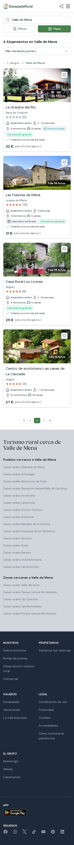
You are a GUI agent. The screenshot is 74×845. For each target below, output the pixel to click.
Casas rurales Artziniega (18, 474)
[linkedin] (62, 833)
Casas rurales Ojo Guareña (20, 599)
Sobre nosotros (14, 650)
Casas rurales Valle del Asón (21, 585)
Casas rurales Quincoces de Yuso (25, 481)
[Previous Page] (30, 420)
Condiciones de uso (53, 702)
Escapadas (11, 702)
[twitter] (24, 833)
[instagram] (15, 833)
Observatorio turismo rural (18, 668)
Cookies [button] (44, 718)
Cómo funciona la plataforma (51, 735)
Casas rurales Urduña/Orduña (22, 559)
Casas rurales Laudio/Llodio (21, 567)
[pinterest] (53, 833)
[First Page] (24, 420)
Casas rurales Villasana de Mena (24, 467)
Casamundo (12, 777)
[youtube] (43, 833)
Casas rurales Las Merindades (22, 606)
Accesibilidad (48, 725)
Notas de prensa (15, 658)
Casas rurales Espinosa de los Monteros (29, 531)
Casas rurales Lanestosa (19, 502)
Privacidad (46, 710)
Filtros (22, 28)
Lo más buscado (15, 718)
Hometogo (11, 761)
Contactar (10, 679)
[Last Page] (50, 420)
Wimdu (8, 769)
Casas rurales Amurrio (17, 538)
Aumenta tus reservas (55, 650)
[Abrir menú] (68, 6)
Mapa (57, 28)
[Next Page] (44, 420)
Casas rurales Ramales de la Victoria (26, 524)
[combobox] (37, 20)
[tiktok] (34, 833)
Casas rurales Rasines (17, 552)
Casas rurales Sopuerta (18, 517)
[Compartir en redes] (61, 6)
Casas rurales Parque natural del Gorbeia (29, 613)
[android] (37, 812)
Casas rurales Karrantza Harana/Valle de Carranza (35, 488)
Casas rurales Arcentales (19, 495)
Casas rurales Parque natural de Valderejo (30, 592)
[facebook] (5, 833)
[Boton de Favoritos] (64, 75)
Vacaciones (11, 710)
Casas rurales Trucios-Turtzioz (22, 510)
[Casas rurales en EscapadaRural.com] (18, 6)
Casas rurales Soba (15, 545)
